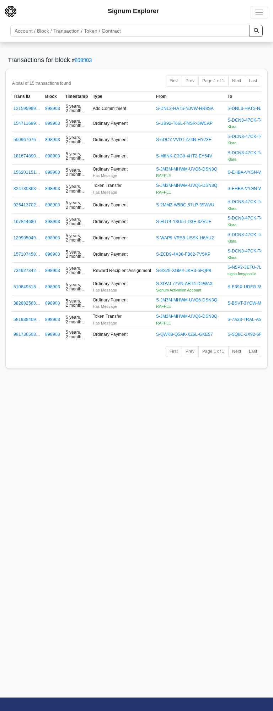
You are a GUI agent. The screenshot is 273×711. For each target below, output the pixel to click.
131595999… (27, 108)
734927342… (27, 270)
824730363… (27, 188)
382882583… (27, 303)
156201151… (27, 172)
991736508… (27, 334)
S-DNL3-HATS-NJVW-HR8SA (185, 108)
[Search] (256, 31)
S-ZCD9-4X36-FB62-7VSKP (183, 254)
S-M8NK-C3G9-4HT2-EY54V (184, 156)
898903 (83, 60)
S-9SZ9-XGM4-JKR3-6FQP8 (183, 270)
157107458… (27, 254)
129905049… (27, 237)
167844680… (27, 221)
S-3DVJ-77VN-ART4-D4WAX (184, 283)
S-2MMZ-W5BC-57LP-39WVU (185, 204)
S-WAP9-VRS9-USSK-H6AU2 (185, 237)
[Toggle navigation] (259, 12)
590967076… (27, 139)
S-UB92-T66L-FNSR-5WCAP (184, 123)
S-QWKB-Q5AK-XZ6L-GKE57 (184, 334)
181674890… (27, 156)
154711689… (27, 123)
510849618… (27, 286)
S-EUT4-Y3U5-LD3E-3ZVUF (183, 221)
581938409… (27, 319)
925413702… (27, 204)
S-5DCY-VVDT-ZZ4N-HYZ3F (183, 139)
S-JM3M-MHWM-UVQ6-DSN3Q (186, 169)
